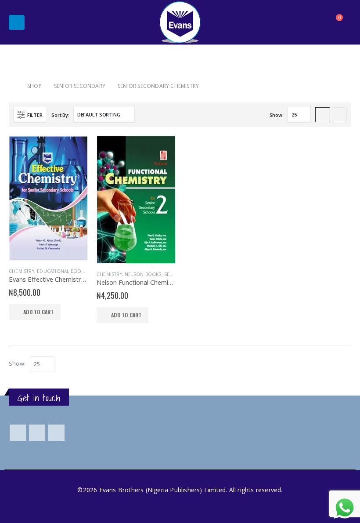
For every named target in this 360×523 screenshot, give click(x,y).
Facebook (18, 433)
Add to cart (38, 312)
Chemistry (21, 271)
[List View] (339, 114)
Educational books (61, 271)
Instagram (56, 433)
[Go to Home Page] (12, 86)
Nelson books (143, 274)
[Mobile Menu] (17, 22)
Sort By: (60, 115)
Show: (277, 115)
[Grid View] (322, 114)
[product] (48, 198)
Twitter (37, 433)
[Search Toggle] (313, 22)
